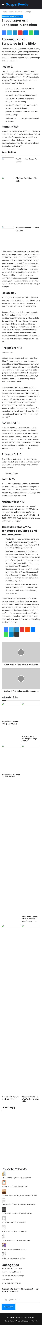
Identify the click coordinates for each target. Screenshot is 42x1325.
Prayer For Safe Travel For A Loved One (11, 776)
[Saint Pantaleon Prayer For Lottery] (8, 166)
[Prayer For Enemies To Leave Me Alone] (8, 235)
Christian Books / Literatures (12, 1268)
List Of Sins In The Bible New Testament (16, 1240)
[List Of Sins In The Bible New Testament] (4, 1238)
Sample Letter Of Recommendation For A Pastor (18, 1204)
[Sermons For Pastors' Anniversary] (4, 1220)
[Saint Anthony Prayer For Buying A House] (4, 1175)
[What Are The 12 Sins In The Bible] (8, 200)
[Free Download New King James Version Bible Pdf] (4, 1193)
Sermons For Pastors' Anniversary (13, 1222)
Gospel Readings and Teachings (20, 12)
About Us (24, 1321)
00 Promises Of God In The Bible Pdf (14, 1186)
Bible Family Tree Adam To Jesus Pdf (14, 1231)
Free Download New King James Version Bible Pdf (19, 1195)
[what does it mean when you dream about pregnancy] (31, 830)
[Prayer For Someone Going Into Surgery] (11, 711)
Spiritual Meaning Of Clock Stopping (14, 1249)
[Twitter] (11, 629)
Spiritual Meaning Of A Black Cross (14, 1258)
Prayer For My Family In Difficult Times (10, 1098)
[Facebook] (6, 629)
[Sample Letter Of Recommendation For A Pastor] (4, 1202)
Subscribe (8, 1307)
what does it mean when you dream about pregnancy (29, 919)
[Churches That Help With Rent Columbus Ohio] (31, 1010)
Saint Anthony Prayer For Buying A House (16, 1178)
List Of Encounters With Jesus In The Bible (17, 1213)
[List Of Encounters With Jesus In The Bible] (4, 1211)
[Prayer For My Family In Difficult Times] (11, 1010)
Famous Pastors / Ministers (11, 1272)
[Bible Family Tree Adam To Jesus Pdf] (4, 1229)
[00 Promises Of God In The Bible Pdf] (4, 1184)
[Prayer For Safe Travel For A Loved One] (11, 758)
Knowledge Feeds (8, 1279)
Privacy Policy (15, 1321)
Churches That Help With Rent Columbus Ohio (30, 1099)
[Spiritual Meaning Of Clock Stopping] (4, 1247)
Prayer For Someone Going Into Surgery (10, 722)
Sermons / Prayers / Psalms (11, 1283)
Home (5, 12)
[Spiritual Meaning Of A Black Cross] (4, 1256)
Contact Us (33, 1321)
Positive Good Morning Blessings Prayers (29, 738)
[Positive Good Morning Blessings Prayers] (31, 718)
